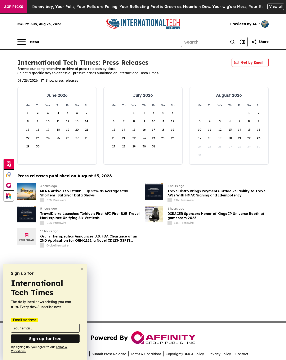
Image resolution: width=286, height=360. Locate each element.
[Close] (82, 269)
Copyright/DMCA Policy (185, 354)
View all (275, 6)
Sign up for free (45, 338)
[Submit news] (9, 164)
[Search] (232, 42)
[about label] (42, 200)
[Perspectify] (9, 175)
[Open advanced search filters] (242, 42)
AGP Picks (13, 7)
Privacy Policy (219, 354)
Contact (241, 354)
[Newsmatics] (9, 196)
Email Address (24, 320)
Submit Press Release (109, 354)
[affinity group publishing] (9, 185)
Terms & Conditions (146, 354)
